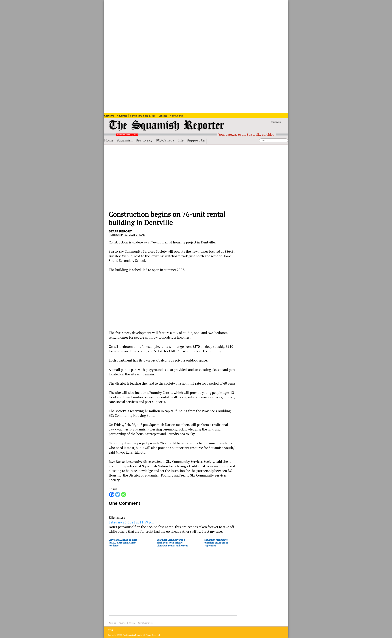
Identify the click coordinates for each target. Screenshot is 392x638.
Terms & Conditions (145, 623)
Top (110, 630)
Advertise (122, 623)
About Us (112, 623)
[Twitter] (117, 494)
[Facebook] (111, 494)
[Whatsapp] (123, 494)
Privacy (132, 623)
